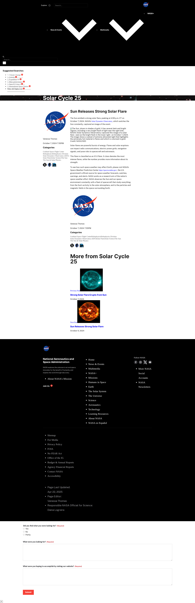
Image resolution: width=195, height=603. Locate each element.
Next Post (73, 322)
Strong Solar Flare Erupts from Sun (88, 295)
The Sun (64, 158)
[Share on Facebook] (49, 165)
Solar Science (56, 158)
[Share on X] (45, 165)
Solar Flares (47, 158)
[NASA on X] (145, 362)
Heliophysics (47, 154)
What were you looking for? (38, 542)
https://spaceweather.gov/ (108, 170)
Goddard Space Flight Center (53, 152)
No (26, 532)
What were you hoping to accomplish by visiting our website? (52, 566)
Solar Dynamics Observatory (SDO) (56, 156)
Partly (28, 535)
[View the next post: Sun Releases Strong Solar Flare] (88, 322)
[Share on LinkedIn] (54, 165)
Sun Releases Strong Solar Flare (86, 326)
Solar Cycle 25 (62, 98)
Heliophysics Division (60, 154)
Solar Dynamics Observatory (102, 121)
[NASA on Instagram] (140, 362)
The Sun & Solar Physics (52, 160)
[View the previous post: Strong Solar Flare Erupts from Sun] (91, 291)
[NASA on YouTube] (150, 362)
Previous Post (75, 291)
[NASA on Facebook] (136, 362)
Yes (26, 529)
